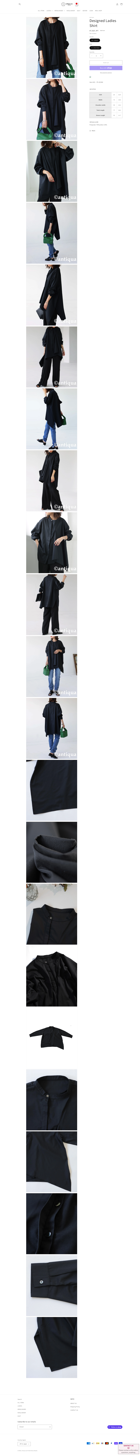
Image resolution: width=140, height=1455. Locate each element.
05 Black (96, 40)
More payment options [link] (106, 72)
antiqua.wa (24, 1450)
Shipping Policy (75, 1407)
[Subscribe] (50, 1427)
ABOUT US (73, 1403)
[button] (20, 4)
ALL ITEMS (21, 1402)
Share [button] (93, 130)
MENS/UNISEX (22, 1409)
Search (20, 1399)
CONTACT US (74, 1410)
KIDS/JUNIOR (22, 1413)
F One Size (96, 48)
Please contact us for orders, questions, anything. (128, 1449)
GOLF (19, 1416)
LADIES (20, 1406)
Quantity (92, 52)
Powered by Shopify (32, 1450)
